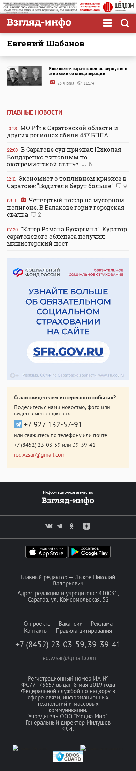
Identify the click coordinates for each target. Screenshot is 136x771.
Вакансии (71, 623)
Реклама (102, 623)
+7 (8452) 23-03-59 (37, 444)
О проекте (37, 623)
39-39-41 (84, 444)
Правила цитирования (84, 630)
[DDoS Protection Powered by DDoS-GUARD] (68, 760)
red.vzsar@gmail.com (40, 454)
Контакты (36, 630)
